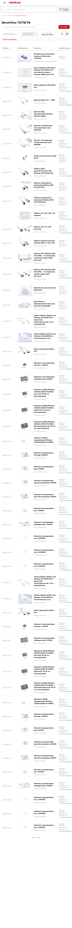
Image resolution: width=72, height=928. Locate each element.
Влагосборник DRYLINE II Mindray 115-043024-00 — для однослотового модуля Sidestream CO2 (45, 71)
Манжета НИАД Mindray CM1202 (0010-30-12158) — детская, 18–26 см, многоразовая (44, 393)
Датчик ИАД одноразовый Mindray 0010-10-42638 (43, 114)
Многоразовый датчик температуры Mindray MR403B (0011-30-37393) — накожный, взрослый (45, 917)
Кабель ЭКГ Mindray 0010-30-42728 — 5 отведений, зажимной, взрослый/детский (45, 257)
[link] (36, 58)
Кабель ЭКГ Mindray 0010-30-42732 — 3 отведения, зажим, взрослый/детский (45, 273)
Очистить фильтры (10, 39)
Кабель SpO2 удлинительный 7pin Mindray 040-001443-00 (43, 171)
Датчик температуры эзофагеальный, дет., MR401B (43, 142)
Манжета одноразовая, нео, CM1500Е (44, 854)
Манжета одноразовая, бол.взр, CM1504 (44, 454)
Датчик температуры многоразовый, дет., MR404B (43, 128)
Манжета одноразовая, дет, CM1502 (44, 509)
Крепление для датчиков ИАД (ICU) (45, 289)
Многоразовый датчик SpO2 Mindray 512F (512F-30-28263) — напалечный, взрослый (44, 869)
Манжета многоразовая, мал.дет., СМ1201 (44, 364)
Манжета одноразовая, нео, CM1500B (44, 551)
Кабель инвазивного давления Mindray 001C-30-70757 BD (44, 185)
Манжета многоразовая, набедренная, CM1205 (44, 378)
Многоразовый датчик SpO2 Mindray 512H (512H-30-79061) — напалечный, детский (44, 885)
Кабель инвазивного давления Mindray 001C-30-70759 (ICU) (44, 200)
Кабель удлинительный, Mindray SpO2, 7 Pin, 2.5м (44, 242)
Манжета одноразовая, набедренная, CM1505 (44, 523)
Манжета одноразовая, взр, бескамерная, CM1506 (45, 482)
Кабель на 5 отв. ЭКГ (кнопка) (42, 228)
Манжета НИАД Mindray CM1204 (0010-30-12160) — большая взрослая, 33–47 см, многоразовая (44, 425)
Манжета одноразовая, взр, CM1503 (44, 468)
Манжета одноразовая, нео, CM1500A (44, 537)
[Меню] (4, 3)
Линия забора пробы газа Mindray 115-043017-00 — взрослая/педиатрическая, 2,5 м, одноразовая (45, 320)
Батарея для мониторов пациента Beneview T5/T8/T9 (44, 56)
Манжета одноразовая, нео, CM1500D (44, 840)
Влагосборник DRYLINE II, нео (45, 86)
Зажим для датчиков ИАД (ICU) (45, 157)
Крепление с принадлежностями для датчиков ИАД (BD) (44, 304)
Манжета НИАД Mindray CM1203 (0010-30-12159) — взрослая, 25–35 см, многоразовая (44, 409)
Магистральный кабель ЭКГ (44, 350)
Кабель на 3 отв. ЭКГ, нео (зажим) (44, 214)
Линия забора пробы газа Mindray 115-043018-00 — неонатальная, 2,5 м (45, 336)
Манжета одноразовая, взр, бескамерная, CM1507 (45, 496)
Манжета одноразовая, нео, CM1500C (44, 565)
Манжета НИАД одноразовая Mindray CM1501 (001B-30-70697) (43, 440)
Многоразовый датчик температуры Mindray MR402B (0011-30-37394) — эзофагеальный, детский (45, 901)
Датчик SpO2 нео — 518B (44, 100)
